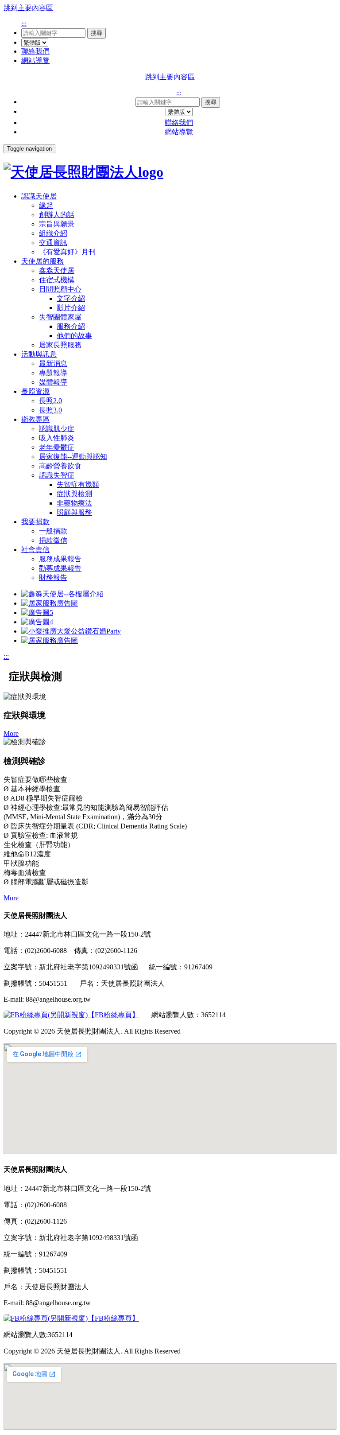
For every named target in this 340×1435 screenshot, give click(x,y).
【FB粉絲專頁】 (113, 1015)
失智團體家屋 (60, 317)
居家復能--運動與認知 (73, 456)
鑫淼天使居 (56, 270)
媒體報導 (53, 382)
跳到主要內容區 (28, 8)
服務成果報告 (60, 559)
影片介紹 (71, 307)
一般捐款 (53, 531)
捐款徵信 (53, 540)
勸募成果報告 (60, 568)
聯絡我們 (35, 51)
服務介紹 (71, 326)
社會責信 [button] (35, 549)
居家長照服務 (60, 345)
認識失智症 (56, 475)
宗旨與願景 (56, 224)
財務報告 (53, 577)
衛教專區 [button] (35, 419)
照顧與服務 (74, 512)
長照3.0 (50, 410)
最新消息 (53, 363)
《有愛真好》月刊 (67, 252)
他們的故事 (74, 335)
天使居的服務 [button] (42, 261)
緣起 (46, 205)
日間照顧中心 (60, 289)
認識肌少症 (56, 428)
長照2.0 (50, 400)
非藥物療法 (74, 503)
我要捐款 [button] (35, 521)
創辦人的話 (56, 214)
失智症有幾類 (78, 484)
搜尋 (96, 33)
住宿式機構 (56, 280)
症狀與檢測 (74, 494)
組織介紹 (53, 233)
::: (24, 23)
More (11, 733)
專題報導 (53, 373)
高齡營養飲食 (60, 466)
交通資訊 (53, 242)
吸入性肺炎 (56, 438)
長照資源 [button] (35, 391)
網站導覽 (35, 60)
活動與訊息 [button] (39, 354)
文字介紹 (71, 298)
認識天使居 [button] (39, 196)
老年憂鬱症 (56, 447)
